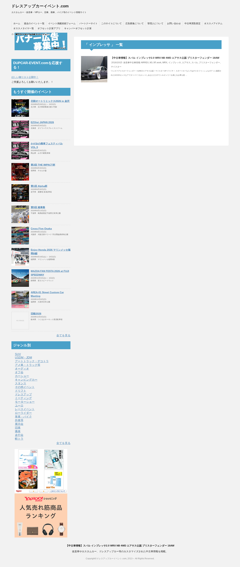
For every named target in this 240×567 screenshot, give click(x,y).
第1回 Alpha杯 (39, 186)
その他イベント (25, 387)
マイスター (116, 67)
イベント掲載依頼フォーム (62, 23)
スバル (195, 62)
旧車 (18, 427)
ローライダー (23, 412)
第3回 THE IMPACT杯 (43, 164)
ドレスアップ (23, 394)
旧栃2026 (36, 313)
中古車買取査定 (192, 23)
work (159, 62)
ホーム (16, 23)
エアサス (186, 62)
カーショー (22, 375)
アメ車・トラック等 (27, 364)
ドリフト (20, 390)
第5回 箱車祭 (38, 207)
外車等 (19, 420)
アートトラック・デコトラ (32, 361)
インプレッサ (174, 62)
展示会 (19, 423)
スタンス (20, 383)
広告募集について (134, 23)
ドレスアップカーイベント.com (40, 6)
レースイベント (25, 409)
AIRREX (145, 62)
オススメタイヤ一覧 (23, 28)
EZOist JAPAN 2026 (42, 122)
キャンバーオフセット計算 (78, 28)
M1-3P (153, 62)
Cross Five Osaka (41, 228)
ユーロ (19, 405)
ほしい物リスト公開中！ (24, 77)
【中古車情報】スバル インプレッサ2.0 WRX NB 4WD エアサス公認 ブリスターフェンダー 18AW (165, 57)
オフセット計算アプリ (49, 28)
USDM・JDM (23, 357)
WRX (164, 62)
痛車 (18, 431)
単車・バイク (23, 416)
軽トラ (19, 438)
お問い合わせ (174, 23)
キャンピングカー (26, 379)
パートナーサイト (88, 23)
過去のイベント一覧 (34, 23)
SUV (18, 354)
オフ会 (19, 372)
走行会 (19, 435)
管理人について (155, 23)
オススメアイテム (213, 23)
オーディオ (22, 368)
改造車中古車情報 (131, 62)
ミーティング (23, 398)
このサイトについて (111, 23)
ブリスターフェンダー (209, 62)
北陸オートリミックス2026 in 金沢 (50, 101)
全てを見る (63, 335)
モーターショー (25, 401)
